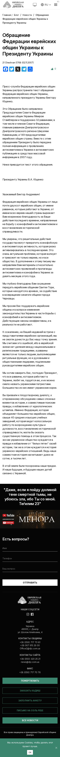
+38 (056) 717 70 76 (30, 672)
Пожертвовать (30, 680)
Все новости (30, 720)
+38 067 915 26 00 (30, 645)
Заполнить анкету (30, 700)
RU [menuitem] (46, 4)
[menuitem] (46, 4)
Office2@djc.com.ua (30, 648)
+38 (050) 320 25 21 (30, 659)
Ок (30, 752)
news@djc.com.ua (30, 662)
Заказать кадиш (30, 690)
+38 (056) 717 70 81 (30, 642)
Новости (27, 15)
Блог (16, 15)
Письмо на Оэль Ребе (30, 710)
